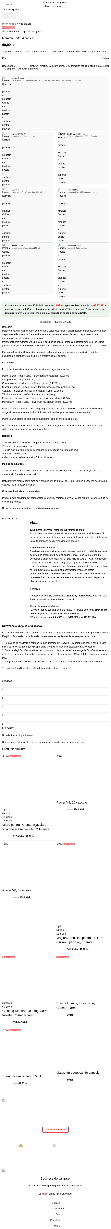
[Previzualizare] (16, 805)
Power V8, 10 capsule (71, 802)
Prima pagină (9, 24)
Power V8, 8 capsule (16, 890)
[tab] (45, 322)
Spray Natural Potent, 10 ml (21, 1076)
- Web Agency (77, 1164)
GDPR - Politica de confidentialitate (42, 1137)
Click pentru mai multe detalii (56, 1194)
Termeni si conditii (12, 1137)
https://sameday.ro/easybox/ (81, 646)
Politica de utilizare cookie (75, 1137)
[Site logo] (56, 4)
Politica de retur (98, 1137)
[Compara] (6, 805)
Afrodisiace (25, 24)
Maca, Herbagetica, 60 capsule (78, 1072)
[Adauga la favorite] (25, 805)
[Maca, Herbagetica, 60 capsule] (82, 1046)
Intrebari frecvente (55, 1140)
